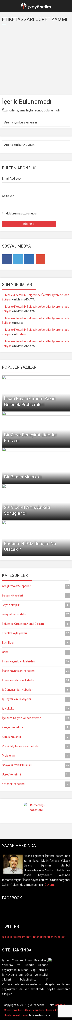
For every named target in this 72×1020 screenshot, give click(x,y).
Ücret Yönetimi (35, 774)
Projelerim (35, 755)
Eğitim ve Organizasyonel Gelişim (35, 623)
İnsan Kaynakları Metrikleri (35, 661)
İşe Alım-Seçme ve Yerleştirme (35, 718)
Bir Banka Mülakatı (23, 476)
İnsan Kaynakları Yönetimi (35, 670)
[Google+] (40, 259)
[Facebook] (7, 259)
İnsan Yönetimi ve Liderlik (35, 680)
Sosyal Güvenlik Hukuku (35, 765)
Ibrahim (21, 334)
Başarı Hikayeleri (35, 595)
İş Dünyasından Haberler (35, 689)
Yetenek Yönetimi (35, 783)
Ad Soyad (8, 196)
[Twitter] (18, 259)
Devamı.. (50, 884)
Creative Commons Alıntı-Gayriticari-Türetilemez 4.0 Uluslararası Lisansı (35, 1010)
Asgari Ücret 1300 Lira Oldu (27, 81)
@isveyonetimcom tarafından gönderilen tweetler (33, 936)
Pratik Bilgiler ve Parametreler (35, 746)
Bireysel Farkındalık (35, 614)
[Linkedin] (29, 259)
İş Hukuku (35, 708)
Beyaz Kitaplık (35, 605)
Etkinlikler (35, 642)
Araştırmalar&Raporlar (35, 586)
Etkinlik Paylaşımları (35, 633)
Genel (35, 652)
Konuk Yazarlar (35, 736)
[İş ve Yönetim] (36, 5)
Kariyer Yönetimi (35, 727)
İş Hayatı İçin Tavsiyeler (35, 699)
